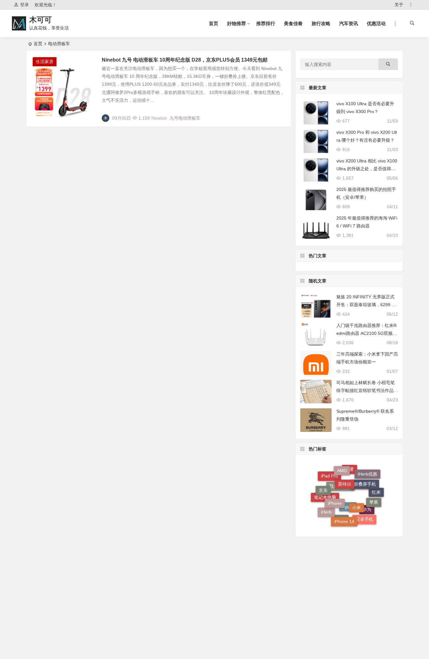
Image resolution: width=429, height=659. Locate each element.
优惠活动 (376, 23)
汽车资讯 (348, 23)
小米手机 (362, 491)
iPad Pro (329, 478)
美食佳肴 (293, 23)
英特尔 (344, 477)
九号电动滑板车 (185, 118)
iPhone (335, 495)
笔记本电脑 (325, 501)
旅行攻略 (321, 23)
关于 (398, 4)
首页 (213, 23)
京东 (323, 487)
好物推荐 (236, 23)
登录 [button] (24, 4)
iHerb (326, 511)
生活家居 (44, 61)
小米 (356, 500)
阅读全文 (279, 115)
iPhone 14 (344, 517)
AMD (342, 468)
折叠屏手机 (365, 478)
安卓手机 (364, 517)
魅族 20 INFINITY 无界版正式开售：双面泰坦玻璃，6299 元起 (366, 304)
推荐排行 (265, 23)
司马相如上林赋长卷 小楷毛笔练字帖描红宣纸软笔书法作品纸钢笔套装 (367, 390)
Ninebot (159, 118)
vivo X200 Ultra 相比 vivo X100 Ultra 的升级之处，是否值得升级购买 (366, 168)
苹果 (373, 498)
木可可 (40, 19)
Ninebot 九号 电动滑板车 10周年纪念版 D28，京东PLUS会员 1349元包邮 (185, 60)
